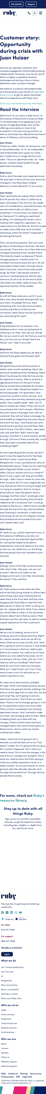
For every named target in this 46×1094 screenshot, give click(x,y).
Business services (9, 1027)
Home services (7, 1014)
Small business (7, 1032)
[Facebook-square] (2, 912)
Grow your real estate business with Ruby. (21, 103)
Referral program (9, 1066)
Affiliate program (9, 1061)
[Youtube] (20, 912)
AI (2, 976)
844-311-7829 (8, 929)
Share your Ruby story (11, 998)
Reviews (4, 1052)
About (3, 1043)
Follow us (5, 1057)
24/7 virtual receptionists (12, 967)
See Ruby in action (9, 994)
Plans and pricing (9, 985)
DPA (18, 1076)
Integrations (6, 980)
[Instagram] (16, 912)
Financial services (9, 1023)
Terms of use (35, 1073)
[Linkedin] (11, 912)
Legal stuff (27, 1076)
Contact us (13, 1073)
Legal (3, 1010)
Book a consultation (10, 989)
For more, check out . (22, 798)
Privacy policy (7, 1076)
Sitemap (24, 1073)
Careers (4, 1048)
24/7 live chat (7, 971)
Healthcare (6, 1018)
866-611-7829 (8, 940)
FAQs (3, 1073)
